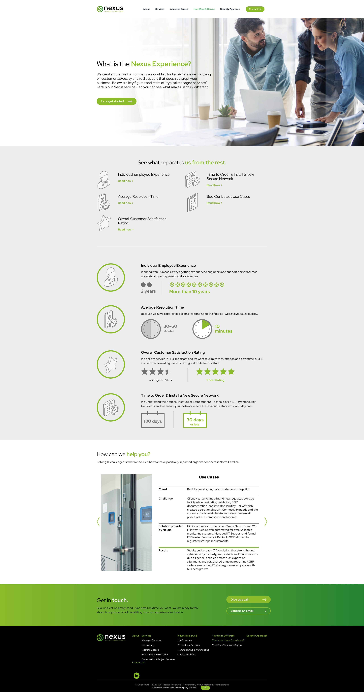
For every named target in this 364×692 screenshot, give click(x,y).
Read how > (126, 181)
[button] (98, 522)
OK (205, 688)
